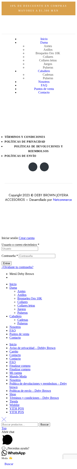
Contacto (15, 337)
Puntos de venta (19, 334)
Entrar (6, 263)
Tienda (13, 401)
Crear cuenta (27, 238)
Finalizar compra (19, 365)
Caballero (15, 316)
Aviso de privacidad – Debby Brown (32, 348)
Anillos (21, 294)
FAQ (12, 330)
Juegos (21, 309)
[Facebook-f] (44, 166)
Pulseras (22, 312)
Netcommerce (62, 199)
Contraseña (10, 255)
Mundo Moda (18, 376)
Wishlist (14, 405)
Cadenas (22, 319)
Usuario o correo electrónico (20, 244)
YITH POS (16, 408)
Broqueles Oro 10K (29, 298)
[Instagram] (32, 166)
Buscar (44, 424)
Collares (22, 302)
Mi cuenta (15, 373)
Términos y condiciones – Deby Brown (34, 397)
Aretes (21, 291)
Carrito (13, 351)
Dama (13, 287)
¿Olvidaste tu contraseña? (17, 267)
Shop (12, 394)
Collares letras (26, 305)
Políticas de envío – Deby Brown (30, 390)
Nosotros (15, 327)
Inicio (13, 284)
